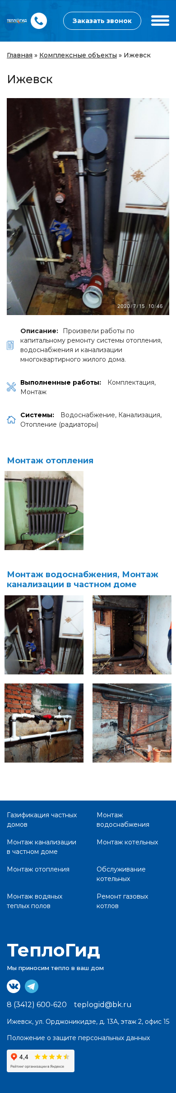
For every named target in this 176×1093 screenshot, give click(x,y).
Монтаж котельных (127, 842)
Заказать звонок (102, 21)
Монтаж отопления (38, 869)
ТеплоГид (53, 950)
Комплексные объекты (78, 55)
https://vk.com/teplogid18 (13, 986)
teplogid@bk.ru (103, 1004)
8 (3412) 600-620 (39, 21)
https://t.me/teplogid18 (31, 986)
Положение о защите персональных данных (78, 1038)
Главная (19, 55)
